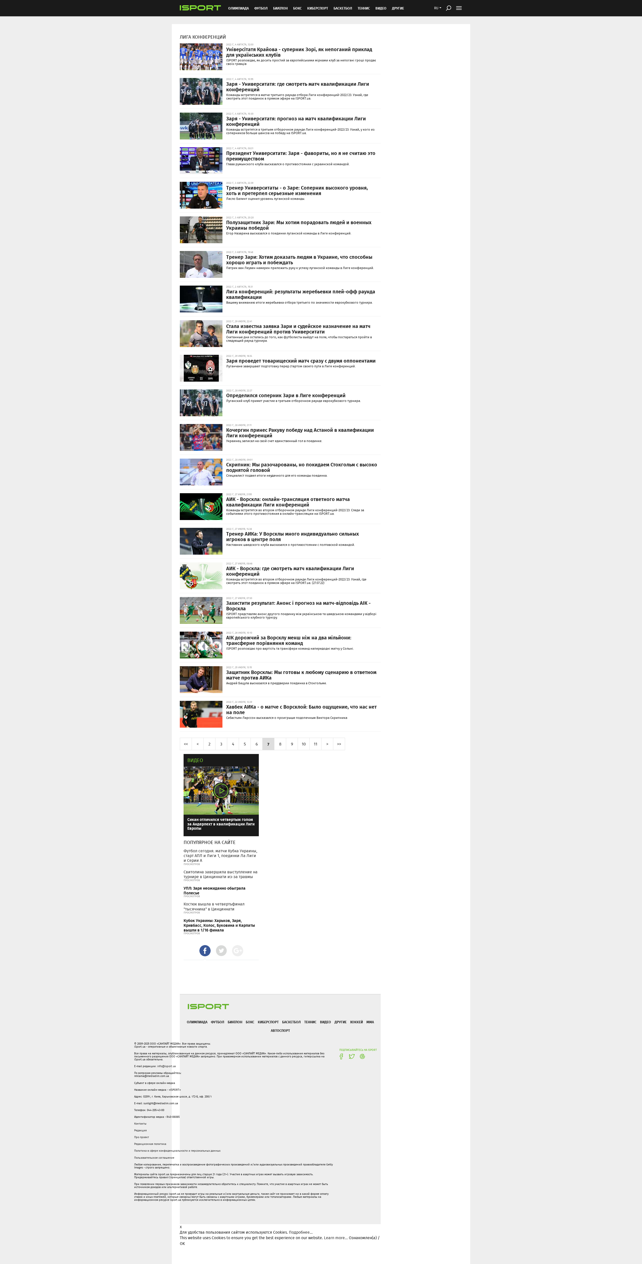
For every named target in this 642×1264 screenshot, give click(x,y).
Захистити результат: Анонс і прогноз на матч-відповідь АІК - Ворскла (298, 605)
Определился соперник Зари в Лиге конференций (286, 395)
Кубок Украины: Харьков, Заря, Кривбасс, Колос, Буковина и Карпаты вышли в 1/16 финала (219, 925)
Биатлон (280, 8)
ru (436, 8)
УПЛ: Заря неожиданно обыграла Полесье (215, 890)
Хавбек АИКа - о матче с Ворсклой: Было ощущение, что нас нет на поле (301, 709)
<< (186, 744)
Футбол (261, 8)
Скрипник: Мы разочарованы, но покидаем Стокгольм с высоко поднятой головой (301, 467)
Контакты (140, 1124)
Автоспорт (280, 1030)
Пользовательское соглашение (154, 1158)
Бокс (297, 8)
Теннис (364, 8)
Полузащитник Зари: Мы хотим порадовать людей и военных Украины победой (298, 224)
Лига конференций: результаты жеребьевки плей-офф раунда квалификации (300, 294)
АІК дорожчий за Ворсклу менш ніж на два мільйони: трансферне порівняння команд (288, 640)
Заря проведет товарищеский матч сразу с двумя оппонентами (301, 360)
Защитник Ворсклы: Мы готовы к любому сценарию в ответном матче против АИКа (301, 674)
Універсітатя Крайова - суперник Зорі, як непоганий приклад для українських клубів (299, 51)
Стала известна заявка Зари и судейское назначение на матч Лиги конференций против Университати (298, 328)
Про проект (141, 1137)
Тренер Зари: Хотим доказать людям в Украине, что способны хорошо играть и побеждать (299, 259)
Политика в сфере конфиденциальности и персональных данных (177, 1151)
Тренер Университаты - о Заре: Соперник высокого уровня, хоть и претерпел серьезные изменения (297, 190)
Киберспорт (317, 8)
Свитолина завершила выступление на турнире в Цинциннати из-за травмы (221, 874)
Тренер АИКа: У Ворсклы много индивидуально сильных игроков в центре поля (292, 536)
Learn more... (336, 1238)
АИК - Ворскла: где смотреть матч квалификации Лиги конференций (290, 570)
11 (315, 744)
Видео (195, 760)
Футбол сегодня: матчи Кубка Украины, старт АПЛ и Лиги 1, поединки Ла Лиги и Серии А (220, 855)
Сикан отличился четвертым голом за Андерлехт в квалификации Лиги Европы (221, 823)
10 (304, 744)
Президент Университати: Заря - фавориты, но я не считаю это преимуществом (300, 155)
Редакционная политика (150, 1144)
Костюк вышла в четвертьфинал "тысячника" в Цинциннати (214, 906)
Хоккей (356, 1022)
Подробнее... (301, 1232)
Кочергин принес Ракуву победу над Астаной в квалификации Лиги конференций (300, 432)
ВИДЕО (380, 8)
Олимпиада (238, 8)
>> (339, 744)
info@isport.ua (166, 1066)
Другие (398, 8)
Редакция (140, 1130)
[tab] (205, 950)
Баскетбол (343, 8)
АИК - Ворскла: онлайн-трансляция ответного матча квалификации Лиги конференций (288, 501)
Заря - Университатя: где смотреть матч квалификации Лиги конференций (297, 86)
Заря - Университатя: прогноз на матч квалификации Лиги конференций (296, 121)
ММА (370, 1022)
